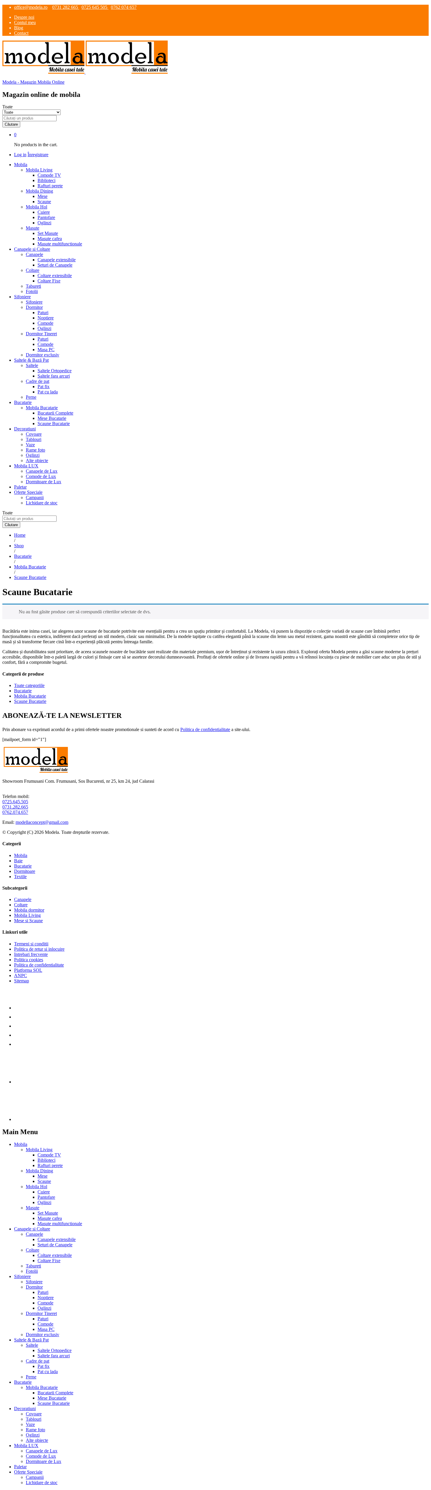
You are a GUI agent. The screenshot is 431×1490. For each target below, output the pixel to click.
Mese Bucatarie (52, 418)
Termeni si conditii (31, 943)
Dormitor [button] (34, 307)
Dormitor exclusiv (42, 354)
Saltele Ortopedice (55, 370)
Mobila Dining (39, 1170)
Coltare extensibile (55, 275)
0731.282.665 (15, 806)
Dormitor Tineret (41, 1313)
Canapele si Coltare (32, 1228)
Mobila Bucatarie (30, 695)
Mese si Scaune (28, 920)
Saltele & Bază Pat (31, 1339)
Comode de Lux (41, 476)
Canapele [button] (34, 254)
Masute (32, 1207)
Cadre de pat (37, 1360)
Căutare (11, 124)
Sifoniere (34, 301)
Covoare (34, 434)
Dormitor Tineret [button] (41, 333)
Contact (21, 33)
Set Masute (48, 233)
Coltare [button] (32, 270)
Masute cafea (50, 238)
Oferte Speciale (28, 1471)
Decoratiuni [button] (25, 428)
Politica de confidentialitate (205, 729)
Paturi (43, 312)
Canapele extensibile (57, 259)
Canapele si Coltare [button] (32, 249)
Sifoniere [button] (22, 296)
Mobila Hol (36, 1186)
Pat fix (44, 386)
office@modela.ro (30, 7)
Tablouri (33, 439)
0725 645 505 (95, 7)
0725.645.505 (15, 801)
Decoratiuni (25, 1408)
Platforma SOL (28, 970)
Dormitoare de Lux (43, 481)
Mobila (20, 855)
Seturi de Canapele (55, 264)
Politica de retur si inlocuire (39, 949)
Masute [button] (32, 227)
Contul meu (25, 22)
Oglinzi (44, 222)
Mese (42, 196)
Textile (20, 876)
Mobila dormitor (29, 910)
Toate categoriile (29, 685)
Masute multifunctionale (60, 243)
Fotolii (32, 291)
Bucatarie (23, 690)
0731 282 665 (65, 7)
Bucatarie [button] (23, 402)
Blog (18, 27)
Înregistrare (38, 154)
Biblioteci (46, 180)
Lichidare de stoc (41, 502)
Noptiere (46, 317)
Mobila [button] (20, 164)
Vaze (30, 444)
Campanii (35, 497)
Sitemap (21, 980)
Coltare (21, 904)
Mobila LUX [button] (26, 465)
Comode (45, 323)
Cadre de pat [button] (37, 381)
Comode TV (49, 175)
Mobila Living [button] (39, 169)
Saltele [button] (32, 365)
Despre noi (24, 17)
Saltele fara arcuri (54, 375)
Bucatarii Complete (55, 412)
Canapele (22, 899)
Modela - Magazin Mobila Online (33, 82)
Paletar (20, 486)
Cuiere (44, 212)
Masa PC (46, 349)
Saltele (32, 1345)
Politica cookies (28, 959)
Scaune (44, 201)
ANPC (20, 975)
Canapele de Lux (41, 471)
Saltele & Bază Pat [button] (31, 360)
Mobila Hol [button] (36, 206)
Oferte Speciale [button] (28, 492)
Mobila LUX (26, 1445)
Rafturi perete (50, 185)
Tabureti (33, 286)
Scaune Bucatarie (54, 423)
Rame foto (35, 449)
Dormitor (34, 1286)
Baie (18, 860)
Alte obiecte (37, 460)
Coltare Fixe (49, 280)
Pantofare (46, 217)
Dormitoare (24, 871)
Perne (31, 397)
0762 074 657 (124, 7)
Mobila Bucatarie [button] (42, 407)
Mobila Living (27, 915)
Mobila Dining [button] (39, 190)
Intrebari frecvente (31, 954)
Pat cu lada (48, 391)
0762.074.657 (15, 812)
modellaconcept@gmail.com (42, 822)
